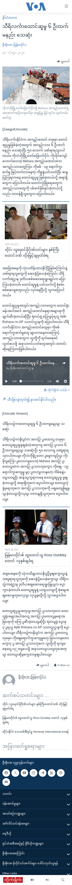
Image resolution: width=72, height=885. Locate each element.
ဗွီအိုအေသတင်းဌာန (22, 368)
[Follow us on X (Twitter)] (15, 773)
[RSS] (51, 773)
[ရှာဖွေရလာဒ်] (63, 880)
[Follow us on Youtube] (24, 773)
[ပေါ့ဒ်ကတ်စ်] (60, 773)
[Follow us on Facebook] (6, 773)
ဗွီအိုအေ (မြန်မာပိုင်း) (14, 44)
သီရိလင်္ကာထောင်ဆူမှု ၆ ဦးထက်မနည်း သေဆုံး (38, 363)
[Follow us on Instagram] (33, 773)
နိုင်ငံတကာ (9, 17)
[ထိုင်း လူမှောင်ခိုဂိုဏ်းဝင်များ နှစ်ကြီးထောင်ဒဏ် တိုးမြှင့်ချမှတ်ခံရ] (36, 221)
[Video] (32, 880)
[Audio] (47, 880)
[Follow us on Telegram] (42, 773)
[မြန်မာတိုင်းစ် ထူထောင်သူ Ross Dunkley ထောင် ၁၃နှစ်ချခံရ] (36, 527)
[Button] (63, 61)
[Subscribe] (6, 782)
